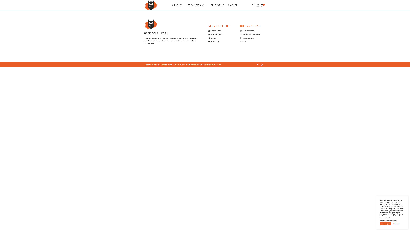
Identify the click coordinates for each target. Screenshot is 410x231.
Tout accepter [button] (385, 224)
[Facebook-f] (258, 65)
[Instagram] (262, 65)
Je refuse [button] (396, 224)
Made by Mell (183, 65)
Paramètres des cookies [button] (388, 221)
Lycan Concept (207, 65)
